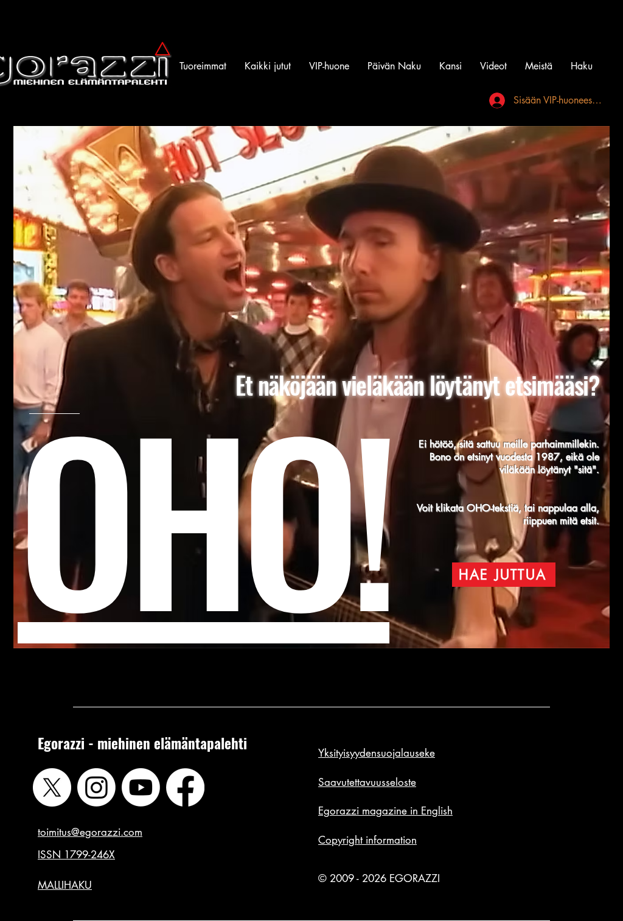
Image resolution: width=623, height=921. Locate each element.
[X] (52, 787)
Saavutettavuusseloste (367, 782)
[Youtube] (141, 787)
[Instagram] (96, 787)
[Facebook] (185, 787)
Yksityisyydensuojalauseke (376, 753)
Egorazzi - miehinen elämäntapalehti (142, 743)
